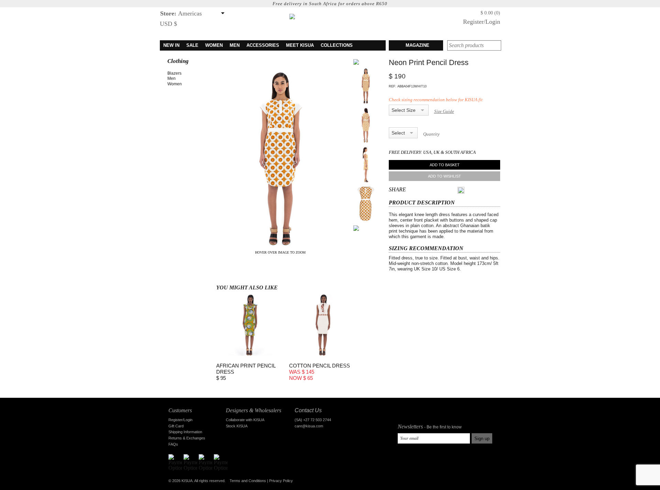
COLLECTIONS (337, 45)
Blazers (174, 73)
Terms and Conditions (248, 481)
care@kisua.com (309, 426)
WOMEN (214, 45)
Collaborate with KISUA (245, 420)
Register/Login (481, 21)
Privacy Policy (281, 481)
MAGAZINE (417, 45)
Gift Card (176, 426)
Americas (181, 13)
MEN (235, 45)
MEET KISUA (300, 45)
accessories (262, 45)
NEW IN (171, 45)
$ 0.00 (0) (490, 12)
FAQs (173, 444)
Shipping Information (185, 432)
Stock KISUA (237, 426)
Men (171, 78)
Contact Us (308, 410)
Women (174, 84)
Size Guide (444, 111)
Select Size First (404, 110)
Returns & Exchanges (186, 438)
